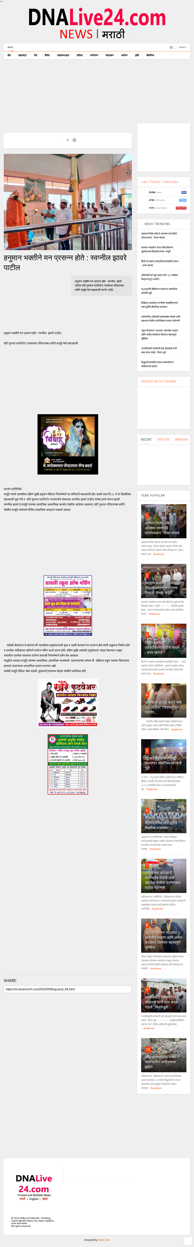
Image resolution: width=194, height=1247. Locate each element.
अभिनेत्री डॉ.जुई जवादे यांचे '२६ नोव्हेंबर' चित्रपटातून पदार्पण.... (163, 707)
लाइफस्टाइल (63, 55)
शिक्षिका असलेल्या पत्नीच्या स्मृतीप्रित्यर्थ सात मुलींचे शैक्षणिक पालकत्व (162, 823)
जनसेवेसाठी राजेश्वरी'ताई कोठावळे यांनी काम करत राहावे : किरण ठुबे (161, 1002)
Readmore (158, 554)
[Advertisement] (97, 91)
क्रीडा (80, 55)
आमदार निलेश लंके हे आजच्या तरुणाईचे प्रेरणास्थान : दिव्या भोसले (162, 528)
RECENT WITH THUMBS (159, 381)
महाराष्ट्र (22, 55)
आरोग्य (124, 55)
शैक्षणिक (150, 55)
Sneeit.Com (104, 1240)
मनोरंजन (94, 55)
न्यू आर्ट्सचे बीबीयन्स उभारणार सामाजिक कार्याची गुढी (163, 763)
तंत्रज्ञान (110, 55)
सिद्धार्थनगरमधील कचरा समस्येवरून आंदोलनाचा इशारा (160, 1062)
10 (148, 1049)
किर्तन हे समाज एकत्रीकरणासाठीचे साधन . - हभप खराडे (163, 647)
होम (9, 55)
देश (35, 55)
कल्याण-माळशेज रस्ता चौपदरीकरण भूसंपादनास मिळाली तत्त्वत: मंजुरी (161, 588)
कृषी (137, 55)
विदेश (47, 55)
